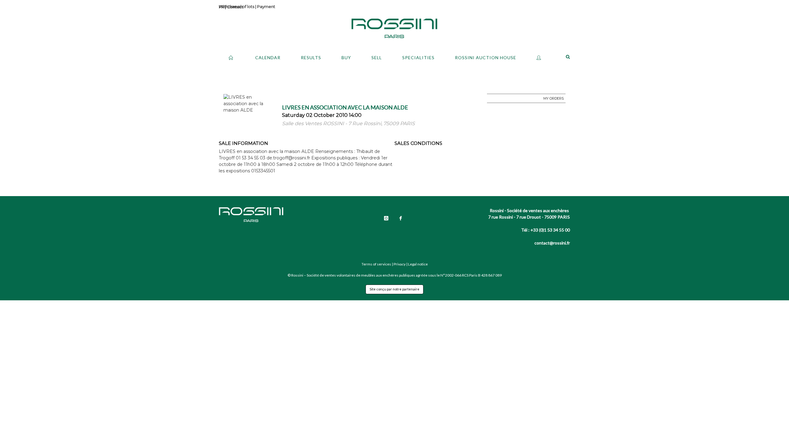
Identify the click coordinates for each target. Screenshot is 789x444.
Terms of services (376, 264)
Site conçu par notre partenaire (394, 289)
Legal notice (418, 264)
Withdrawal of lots (236, 6)
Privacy (400, 264)
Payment (266, 6)
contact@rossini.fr (552, 242)
